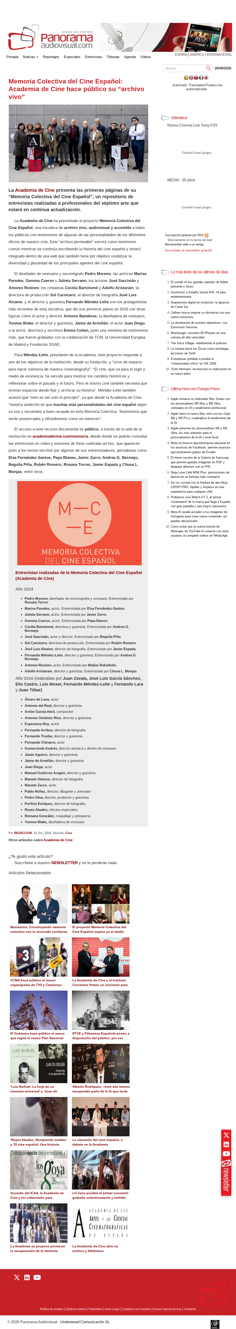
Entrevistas (93, 57)
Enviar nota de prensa (167, 1309)
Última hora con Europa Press (195, 388)
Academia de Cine (35, 190)
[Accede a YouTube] (226, 1153)
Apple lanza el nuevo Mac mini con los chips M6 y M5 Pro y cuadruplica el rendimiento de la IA (200, 418)
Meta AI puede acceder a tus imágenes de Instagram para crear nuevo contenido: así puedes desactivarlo (199, 516)
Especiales (72, 57)
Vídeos (145, 57)
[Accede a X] (226, 1135)
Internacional (219, 54)
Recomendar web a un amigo (184, 244)
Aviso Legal (112, 1309)
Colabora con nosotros (136, 1309)
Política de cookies (51, 1309)
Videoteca (179, 117)
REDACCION (23, 833)
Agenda (130, 57)
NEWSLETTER (64, 863)
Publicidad (95, 1309)
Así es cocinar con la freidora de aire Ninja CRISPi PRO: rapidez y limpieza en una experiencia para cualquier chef (199, 487)
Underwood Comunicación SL (85, 1322)
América (197, 54)
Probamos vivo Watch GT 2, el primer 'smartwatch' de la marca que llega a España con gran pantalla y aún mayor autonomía (200, 501)
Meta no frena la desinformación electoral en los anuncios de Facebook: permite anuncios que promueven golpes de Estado (200, 447)
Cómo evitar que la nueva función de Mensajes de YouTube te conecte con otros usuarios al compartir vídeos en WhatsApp (200, 531)
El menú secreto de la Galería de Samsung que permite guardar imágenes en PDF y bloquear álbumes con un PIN (199, 462)
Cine (68, 833)
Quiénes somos (76, 1309)
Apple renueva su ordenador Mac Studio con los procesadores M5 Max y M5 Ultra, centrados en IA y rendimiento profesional (200, 403)
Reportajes (51, 57)
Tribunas (113, 57)
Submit (208, 68)
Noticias (29, 57)
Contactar (190, 1309)
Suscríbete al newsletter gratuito (188, 250)
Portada (12, 56)
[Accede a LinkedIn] (226, 1144)
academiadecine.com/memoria (60, 436)
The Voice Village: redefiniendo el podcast (199, 343)
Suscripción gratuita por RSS (185, 235)
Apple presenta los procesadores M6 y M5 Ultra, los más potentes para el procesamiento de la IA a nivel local (199, 433)
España (181, 54)
